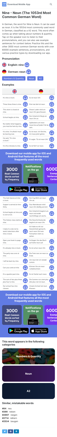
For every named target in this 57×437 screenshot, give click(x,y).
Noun (31, 78)
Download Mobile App (18, 4)
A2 (40, 78)
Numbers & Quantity (14, 78)
